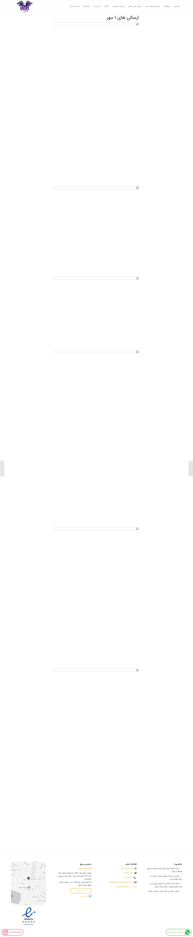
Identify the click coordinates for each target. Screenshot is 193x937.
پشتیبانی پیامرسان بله (176, 932)
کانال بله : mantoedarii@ (127, 886)
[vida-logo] (24, 6)
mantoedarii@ (15, 932)
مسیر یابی (80, 890)
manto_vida (128, 873)
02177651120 (128, 877)
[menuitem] (176, 6)
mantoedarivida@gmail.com (121, 882)
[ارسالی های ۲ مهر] (191, 468)
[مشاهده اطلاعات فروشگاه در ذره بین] (85, 896)
